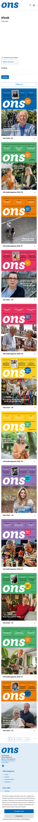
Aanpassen (19, 816)
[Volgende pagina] (35, 738)
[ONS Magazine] (10, 5)
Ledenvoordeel (8, 779)
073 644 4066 (5, 762)
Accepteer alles (19, 811)
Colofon (6, 791)
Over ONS (6, 788)
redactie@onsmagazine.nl (8, 760)
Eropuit (6, 777)
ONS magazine (8, 771)
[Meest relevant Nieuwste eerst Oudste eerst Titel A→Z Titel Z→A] (9, 62)
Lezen (5, 774)
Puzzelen (6, 782)
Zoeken (5, 77)
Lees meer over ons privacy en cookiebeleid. (16, 819)
